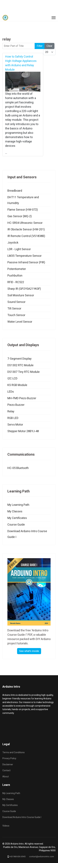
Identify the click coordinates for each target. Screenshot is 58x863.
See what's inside (29, 651)
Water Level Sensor (19, 321)
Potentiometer (16, 269)
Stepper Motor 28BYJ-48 (23, 431)
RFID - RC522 (15, 282)
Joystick (12, 242)
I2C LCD (12, 378)
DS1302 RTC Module (20, 365)
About (5, 776)
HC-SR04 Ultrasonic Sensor (25, 222)
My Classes (14, 511)
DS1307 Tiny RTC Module (23, 371)
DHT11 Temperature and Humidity (23, 200)
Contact (6, 770)
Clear (49, 45)
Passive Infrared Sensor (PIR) (26, 262)
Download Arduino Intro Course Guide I (27, 534)
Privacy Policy (9, 758)
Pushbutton (14, 275)
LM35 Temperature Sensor (24, 255)
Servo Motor (15, 424)
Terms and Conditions (13, 752)
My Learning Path (18, 504)
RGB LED (12, 418)
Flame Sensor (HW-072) (22, 209)
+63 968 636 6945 (17, 856)
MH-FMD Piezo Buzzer (21, 398)
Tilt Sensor (14, 308)
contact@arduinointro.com (41, 856)
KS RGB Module (17, 385)
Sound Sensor (16, 302)
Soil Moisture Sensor (20, 295)
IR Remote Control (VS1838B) (26, 236)
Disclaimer (7, 764)
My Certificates (17, 518)
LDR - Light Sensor (19, 249)
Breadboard (14, 190)
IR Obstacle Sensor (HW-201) (26, 229)
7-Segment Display (19, 358)
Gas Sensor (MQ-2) (19, 216)
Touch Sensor (16, 315)
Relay (10, 411)
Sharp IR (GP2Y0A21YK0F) (24, 288)
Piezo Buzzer (15, 404)
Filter (40, 45)
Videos (5, 825)
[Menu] (54, 18)
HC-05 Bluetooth (18, 468)
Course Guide (16, 524)
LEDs (10, 391)
